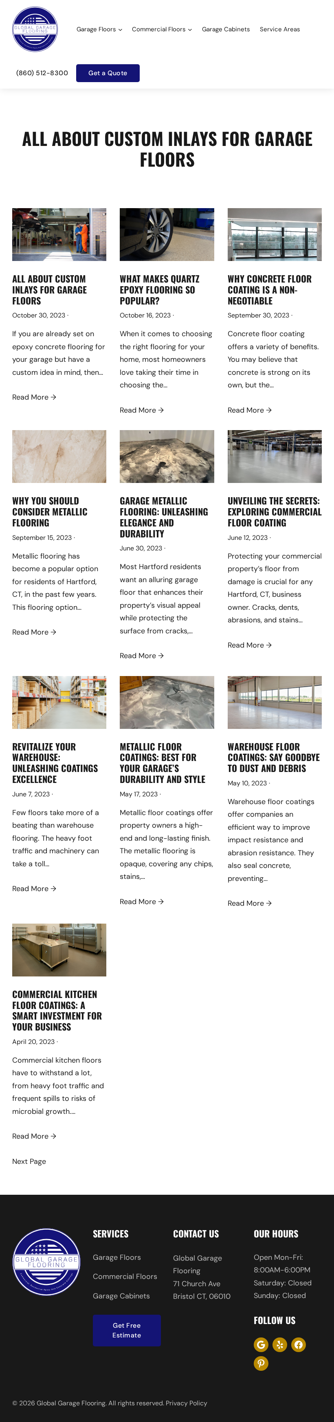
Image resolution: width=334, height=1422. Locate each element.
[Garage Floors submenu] (120, 29)
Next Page (29, 1161)
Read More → (34, 397)
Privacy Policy (186, 1403)
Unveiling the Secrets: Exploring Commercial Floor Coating (275, 511)
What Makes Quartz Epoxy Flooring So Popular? (160, 289)
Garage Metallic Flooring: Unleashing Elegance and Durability (164, 517)
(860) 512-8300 (42, 73)
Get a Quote (107, 73)
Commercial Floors (125, 1276)
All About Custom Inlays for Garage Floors (49, 289)
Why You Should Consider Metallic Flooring (50, 511)
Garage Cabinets (121, 1296)
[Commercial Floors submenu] (190, 29)
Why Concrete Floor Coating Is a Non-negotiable (270, 289)
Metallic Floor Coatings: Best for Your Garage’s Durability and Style (162, 763)
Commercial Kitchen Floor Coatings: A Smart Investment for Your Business (57, 1010)
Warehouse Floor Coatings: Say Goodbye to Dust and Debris (274, 757)
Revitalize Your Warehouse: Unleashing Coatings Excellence (55, 763)
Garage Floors (117, 1257)
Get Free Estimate (126, 1330)
